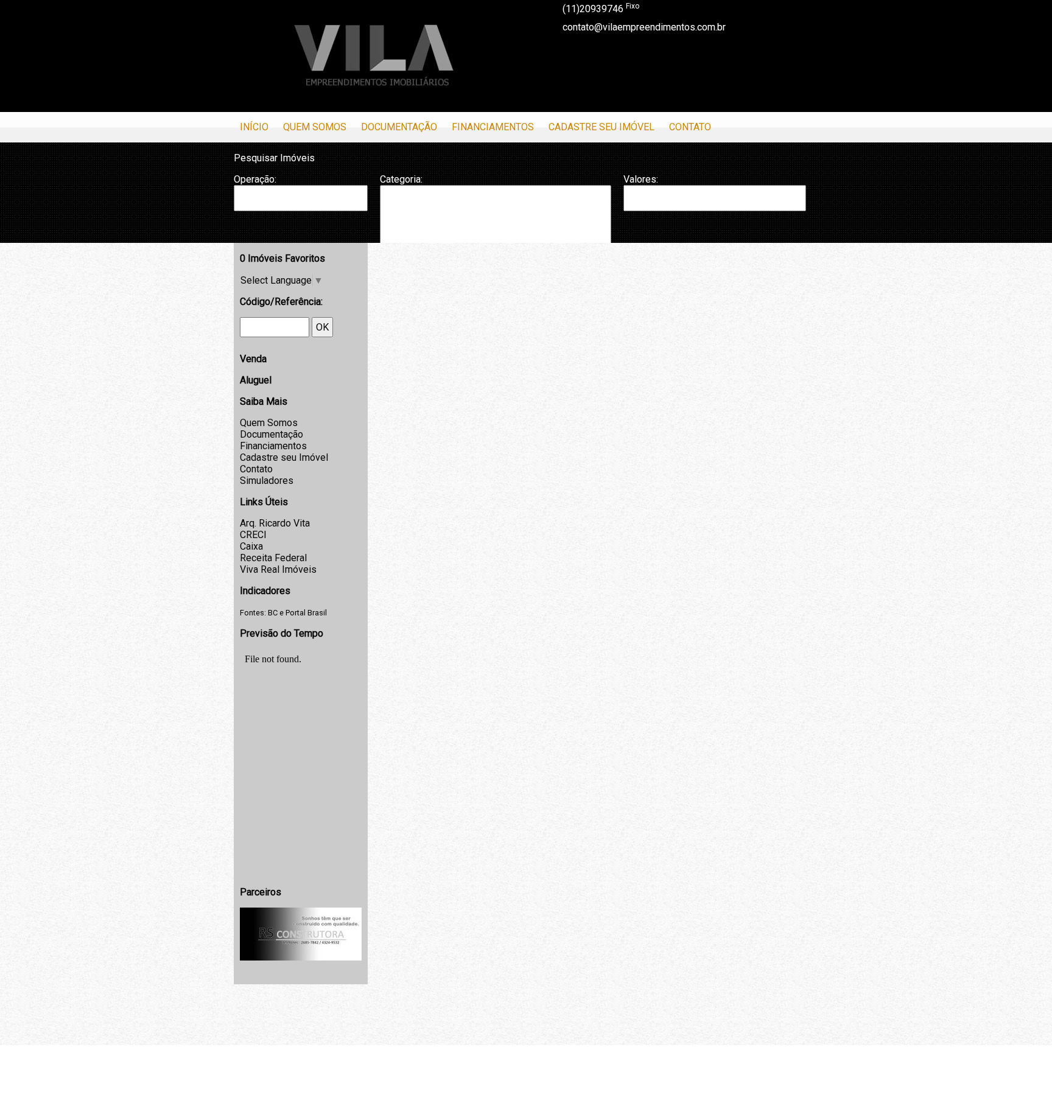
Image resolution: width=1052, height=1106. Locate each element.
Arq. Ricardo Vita (275, 523)
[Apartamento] (496, 198)
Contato (690, 127)
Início (254, 127)
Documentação (399, 127)
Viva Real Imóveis (278, 569)
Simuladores (266, 480)
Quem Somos (314, 127)
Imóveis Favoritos (282, 258)
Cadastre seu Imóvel (601, 127)
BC (273, 612)
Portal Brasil (306, 612)
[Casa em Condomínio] (496, 222)
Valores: (640, 179)
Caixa (251, 546)
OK (322, 327)
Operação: (255, 179)
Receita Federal (273, 558)
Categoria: (401, 179)
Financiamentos (493, 127)
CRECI (253, 535)
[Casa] (496, 210)
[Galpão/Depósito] (496, 235)
